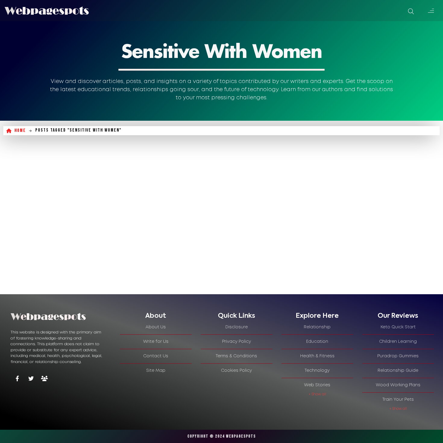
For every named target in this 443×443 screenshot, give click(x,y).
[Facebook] (17, 379)
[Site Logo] (47, 10)
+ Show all (317, 394)
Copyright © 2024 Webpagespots (221, 436)
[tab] (156, 316)
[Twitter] (31, 379)
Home (20, 130)
